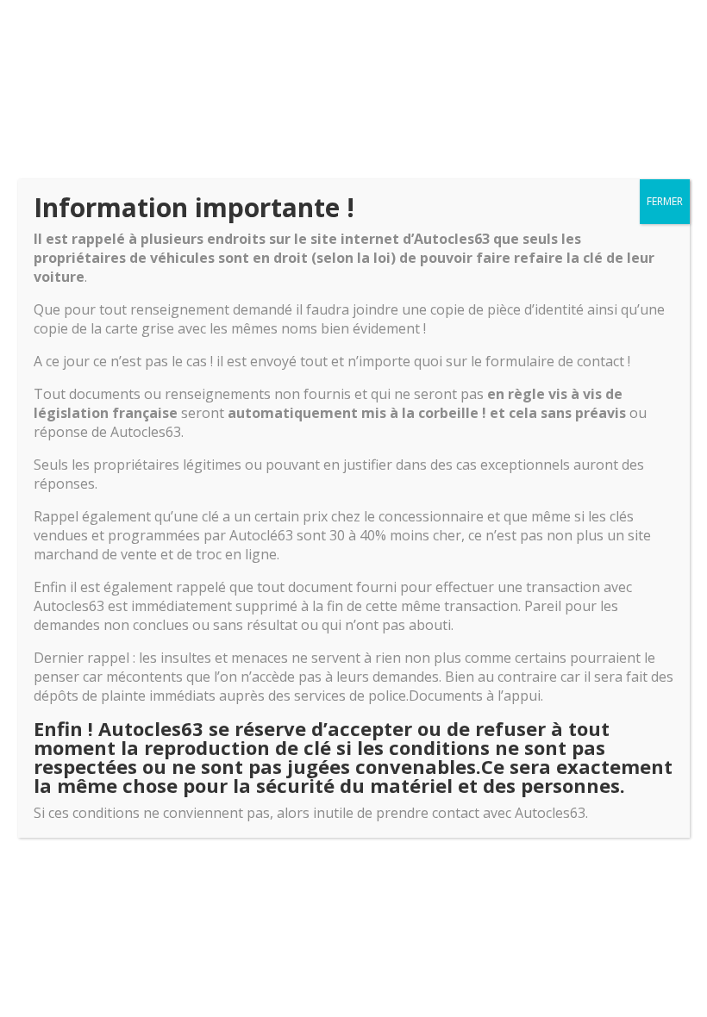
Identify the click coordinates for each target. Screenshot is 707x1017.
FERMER (665, 201)
